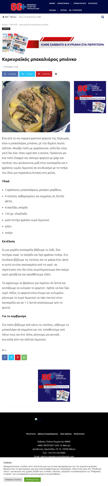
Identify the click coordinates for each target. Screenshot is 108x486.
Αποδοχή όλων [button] (32, 479)
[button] (102, 17)
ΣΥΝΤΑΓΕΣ (13, 24)
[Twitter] (11, 357)
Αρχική (5, 24)
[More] (56, 74)
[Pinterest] (18, 357)
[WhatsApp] (24, 357)
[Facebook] (5, 357)
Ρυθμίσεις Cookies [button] (13, 479)
